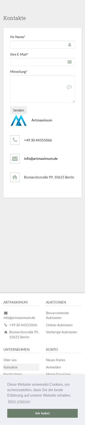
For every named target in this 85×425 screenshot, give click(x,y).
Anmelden (53, 367)
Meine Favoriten (58, 374)
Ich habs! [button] (42, 413)
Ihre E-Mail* (19, 54)
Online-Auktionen (59, 325)
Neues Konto (55, 360)
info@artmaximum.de (41, 158)
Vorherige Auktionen (61, 332)
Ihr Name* (17, 37)
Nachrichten (12, 374)
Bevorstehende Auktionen (57, 315)
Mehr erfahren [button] (19, 401)
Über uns (10, 360)
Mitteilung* (18, 72)
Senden (18, 110)
